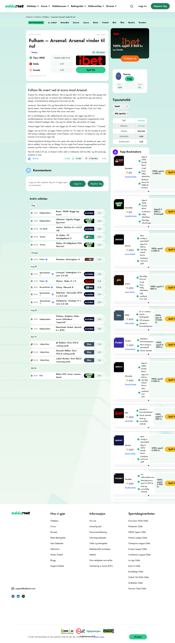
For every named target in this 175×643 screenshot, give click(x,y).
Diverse (110, 6)
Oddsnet (29, 17)
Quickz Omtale (130, 453)
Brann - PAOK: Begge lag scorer (67, 213)
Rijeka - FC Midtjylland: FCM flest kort (69, 245)
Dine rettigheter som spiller (100, 560)
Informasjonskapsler (97, 537)
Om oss (92, 520)
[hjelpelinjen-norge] (90, 631)
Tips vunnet (100, 52)
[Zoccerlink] (119, 239)
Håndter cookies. (99, 637)
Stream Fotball (56, 554)
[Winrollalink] (119, 366)
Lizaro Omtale (130, 292)
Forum (44, 6)
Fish (41, 375)
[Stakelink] (119, 315)
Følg (129, 78)
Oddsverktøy (95, 6)
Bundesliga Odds (135, 571)
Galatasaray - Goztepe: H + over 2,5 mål (68, 302)
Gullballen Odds (135, 582)
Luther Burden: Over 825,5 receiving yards (68, 360)
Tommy (34, 52)
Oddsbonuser (59, 6)
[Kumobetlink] (119, 160)
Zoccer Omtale (130, 254)
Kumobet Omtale (130, 177)
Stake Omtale (129, 323)
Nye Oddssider (56, 543)
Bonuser (53, 532)
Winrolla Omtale (130, 384)
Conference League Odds (139, 554)
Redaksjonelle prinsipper (99, 549)
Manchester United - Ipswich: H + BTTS (69, 329)
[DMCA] (67, 631)
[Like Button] (73, 158)
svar (68, 158)
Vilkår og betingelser (98, 543)
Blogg (53, 560)
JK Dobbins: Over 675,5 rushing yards (67, 344)
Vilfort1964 (44, 344)
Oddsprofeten (45, 213)
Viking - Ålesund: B (64, 287)
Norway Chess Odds (137, 588)
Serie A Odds (134, 565)
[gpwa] (108, 631)
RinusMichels (45, 287)
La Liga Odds (134, 560)
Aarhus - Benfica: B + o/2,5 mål (69, 229)
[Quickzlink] (119, 440)
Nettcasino (55, 549)
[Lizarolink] (119, 279)
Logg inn (142, 6)
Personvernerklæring (98, 532)
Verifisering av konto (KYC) (101, 565)
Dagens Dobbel (57, 565)
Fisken (42, 259)
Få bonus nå (130, 58)
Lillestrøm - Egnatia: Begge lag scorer (68, 221)
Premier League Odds (137, 537)
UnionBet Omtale (131, 216)
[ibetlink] (119, 413)
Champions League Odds (139, 543)
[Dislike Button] (86, 158)
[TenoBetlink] (119, 478)
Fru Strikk (43, 229)
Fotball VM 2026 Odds (138, 577)
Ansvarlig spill (95, 526)
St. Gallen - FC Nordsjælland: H (63, 237)
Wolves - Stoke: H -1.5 (66, 281)
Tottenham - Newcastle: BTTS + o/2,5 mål (69, 294)
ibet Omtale (129, 421)
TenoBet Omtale (130, 487)
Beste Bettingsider (58, 537)
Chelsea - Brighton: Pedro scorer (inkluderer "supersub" (67, 319)
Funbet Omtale (130, 349)
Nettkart (92, 554)
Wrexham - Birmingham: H (68, 259)
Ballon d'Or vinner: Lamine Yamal (68, 376)
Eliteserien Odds (135, 526)
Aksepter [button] (138, 636)
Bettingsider (77, 6)
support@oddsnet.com (25, 588)
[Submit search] (131, 6)
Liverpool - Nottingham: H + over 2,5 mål (68, 274)
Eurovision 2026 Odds (138, 520)
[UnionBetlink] (119, 203)
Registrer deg (160, 6)
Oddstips (31, 6)
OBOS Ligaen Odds (137, 532)
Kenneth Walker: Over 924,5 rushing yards (66, 352)
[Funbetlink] (119, 342)
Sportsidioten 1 (45, 274)
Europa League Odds (137, 549)
